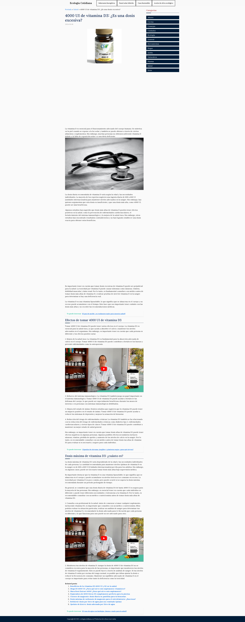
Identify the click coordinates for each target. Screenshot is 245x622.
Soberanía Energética (107, 3)
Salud (76, 9)
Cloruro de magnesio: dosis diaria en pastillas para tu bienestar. (98, 596)
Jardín (150, 53)
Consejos (151, 26)
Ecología (151, 35)
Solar (150, 70)
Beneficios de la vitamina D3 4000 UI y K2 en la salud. (93, 586)
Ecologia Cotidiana (81, 3)
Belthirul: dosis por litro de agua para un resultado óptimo (96, 602)
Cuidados (152, 31)
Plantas (151, 61)
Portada (68, 9)
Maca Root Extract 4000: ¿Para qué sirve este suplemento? (95, 591)
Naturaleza (152, 57)
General (151, 39)
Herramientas (153, 44)
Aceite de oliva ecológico (163, 3)
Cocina (151, 22)
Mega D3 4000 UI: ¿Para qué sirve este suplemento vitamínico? (97, 589)
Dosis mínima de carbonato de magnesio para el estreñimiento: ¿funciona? (103, 599)
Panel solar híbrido (126, 3)
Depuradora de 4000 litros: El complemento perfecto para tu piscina (100, 594)
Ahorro (150, 17)
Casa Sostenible (144, 3)
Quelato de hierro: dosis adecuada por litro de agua (92, 604)
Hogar (150, 48)
